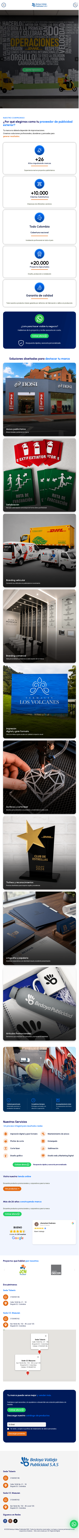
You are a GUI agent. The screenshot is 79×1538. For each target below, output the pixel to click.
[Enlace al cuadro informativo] (39, 323)
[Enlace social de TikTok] (15, 1521)
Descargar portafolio (16, 1434)
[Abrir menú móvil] (4, 5)
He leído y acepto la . (33, 1429)
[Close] (44, 1335)
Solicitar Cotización (33, 70)
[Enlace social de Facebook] (4, 1521)
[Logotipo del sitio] (38, 5)
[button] (3, 1269)
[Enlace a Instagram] (10, 1521)
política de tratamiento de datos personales (40, 1429)
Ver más (50, 70)
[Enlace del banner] (38, 399)
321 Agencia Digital (53, 1531)
